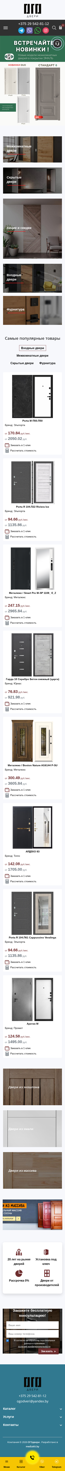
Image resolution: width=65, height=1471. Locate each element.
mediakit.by (32, 1446)
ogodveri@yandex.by (32, 1401)
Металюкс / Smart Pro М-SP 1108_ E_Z (32, 592)
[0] (60, 27)
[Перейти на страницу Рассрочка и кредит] (32, 81)
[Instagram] (46, 30)
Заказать (47, 1351)
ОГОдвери (34, 1442)
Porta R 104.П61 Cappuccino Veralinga (32, 937)
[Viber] (29, 30)
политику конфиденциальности (34, 1346)
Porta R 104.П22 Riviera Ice (32, 506)
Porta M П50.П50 (32, 420)
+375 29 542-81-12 (33, 23)
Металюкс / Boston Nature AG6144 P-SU (32, 765)
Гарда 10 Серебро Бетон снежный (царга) (32, 679)
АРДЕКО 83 (33, 851)
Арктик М (32, 1023)
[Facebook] (37, 30)
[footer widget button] (32, 1409)
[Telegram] (21, 30)
